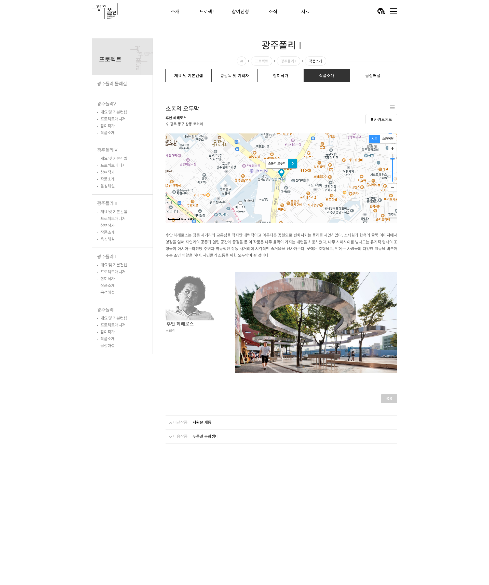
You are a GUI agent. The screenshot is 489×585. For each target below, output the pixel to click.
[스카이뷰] (388, 139)
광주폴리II (106, 256)
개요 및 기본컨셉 (113, 112)
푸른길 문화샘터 (206, 436)
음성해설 (107, 186)
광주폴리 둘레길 (112, 83)
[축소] (392, 187)
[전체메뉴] (393, 11)
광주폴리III (107, 203)
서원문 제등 (202, 422)
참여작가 (107, 126)
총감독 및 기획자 (234, 75)
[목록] (392, 107)
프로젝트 (261, 61)
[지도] (374, 139)
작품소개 (107, 132)
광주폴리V (106, 104)
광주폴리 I (288, 61)
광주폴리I (106, 310)
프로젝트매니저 (113, 119)
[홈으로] (105, 10)
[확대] (392, 148)
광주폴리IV (107, 150)
